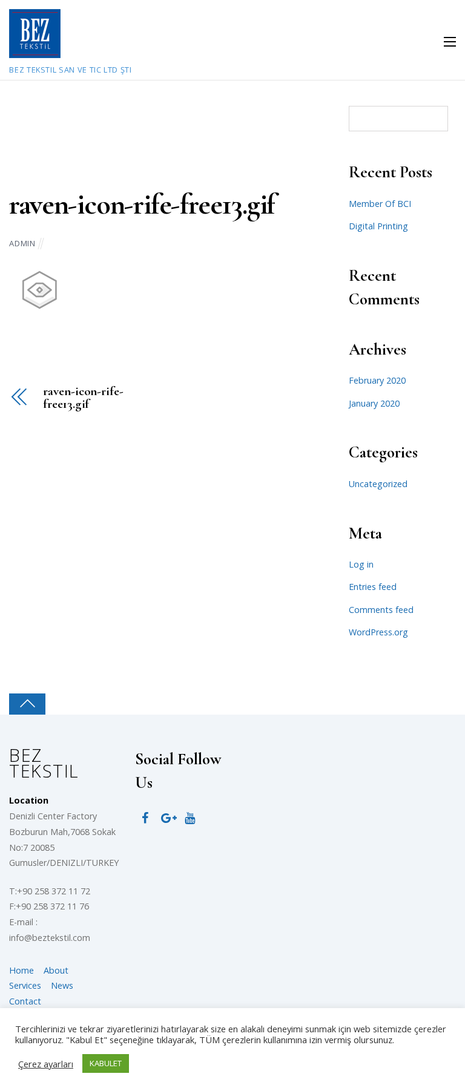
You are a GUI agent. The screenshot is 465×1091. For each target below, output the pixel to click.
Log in (361, 564)
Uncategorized (378, 484)
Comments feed (381, 609)
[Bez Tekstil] (35, 51)
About (56, 970)
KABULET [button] (106, 1063)
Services (25, 985)
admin (22, 243)
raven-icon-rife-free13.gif (142, 204)
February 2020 (377, 380)
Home (21, 970)
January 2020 (374, 403)
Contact (25, 1001)
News (62, 985)
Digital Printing (378, 226)
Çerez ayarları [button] (45, 1063)
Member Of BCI (380, 203)
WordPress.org (378, 632)
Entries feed (373, 586)
